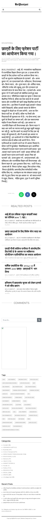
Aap (4, 379)
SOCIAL (5, 472)
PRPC (29, 419)
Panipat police (33, 415)
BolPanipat (21, 4)
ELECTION (18, 404)
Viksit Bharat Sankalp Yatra (11, 429)
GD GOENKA (27, 404)
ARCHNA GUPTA (23, 379)
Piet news (21, 419)
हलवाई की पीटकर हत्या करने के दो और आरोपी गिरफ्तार (14, 502)
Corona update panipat (19, 390)
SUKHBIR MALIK (17, 426)
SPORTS (5, 475)
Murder (5, 465)
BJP (34, 383)
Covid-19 (5, 393)
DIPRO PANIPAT (16, 401)
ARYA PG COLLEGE (24, 383)
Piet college (11, 419)
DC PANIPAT (6, 401)
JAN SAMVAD (33, 411)
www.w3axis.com (6, 511)
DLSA (24, 401)
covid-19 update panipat (17, 393)
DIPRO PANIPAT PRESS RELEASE (12, 454)
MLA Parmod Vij (7, 415)
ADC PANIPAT (11, 379)
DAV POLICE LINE (29, 397)
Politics (5, 468)
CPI (28, 393)
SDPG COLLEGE (32, 422)
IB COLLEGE (22, 59)
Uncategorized (7, 477)
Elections (5, 459)
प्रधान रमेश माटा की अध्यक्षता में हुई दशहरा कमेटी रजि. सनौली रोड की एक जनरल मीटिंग (21, 492)
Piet (4, 419)
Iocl (14, 411)
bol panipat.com (15, 59)
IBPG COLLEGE (6, 411)
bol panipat (37, 58)
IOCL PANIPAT (22, 411)
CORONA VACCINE (34, 390)
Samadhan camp (7, 422)
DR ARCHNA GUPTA (7, 404)
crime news (18, 397)
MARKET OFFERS (8, 463)
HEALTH (5, 461)
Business (5, 449)
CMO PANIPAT (6, 390)
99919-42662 (28, 509)
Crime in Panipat (7, 397)
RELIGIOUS (6, 470)
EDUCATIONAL (7, 43)
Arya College (34, 379)
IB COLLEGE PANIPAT (30, 59)
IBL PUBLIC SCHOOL (31, 408)
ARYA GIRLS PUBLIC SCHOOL (10, 383)
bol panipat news (6, 59)
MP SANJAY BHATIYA (20, 415)
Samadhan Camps (20, 422)
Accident (5, 445)
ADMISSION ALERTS (9, 447)
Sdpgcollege (6, 426)
